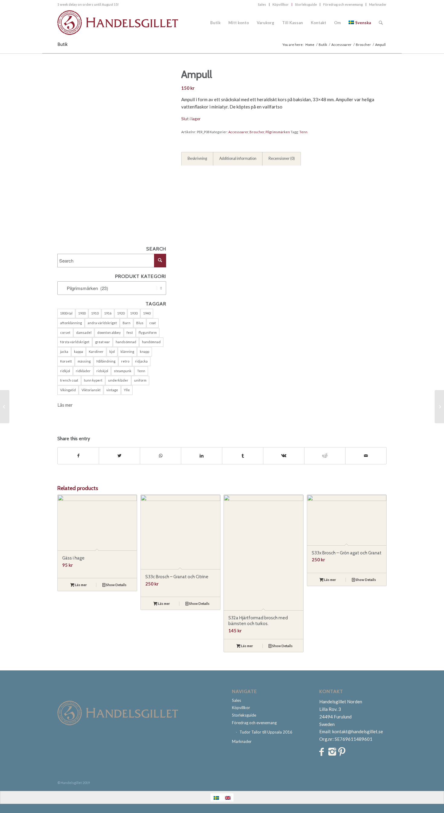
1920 (120, 313)
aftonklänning (71, 323)
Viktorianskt (91, 390)
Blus (139, 323)
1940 (146, 313)
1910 (94, 313)
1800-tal (66, 313)
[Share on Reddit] (324, 455)
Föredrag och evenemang (343, 4)
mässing (84, 361)
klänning (127, 351)
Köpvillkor (280, 4)
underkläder (118, 380)
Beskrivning (197, 158)
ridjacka (141, 361)
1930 (133, 313)
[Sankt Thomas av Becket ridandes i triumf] (439, 406)
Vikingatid (68, 390)
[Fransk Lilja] (4, 406)
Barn (126, 323)
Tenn (141, 371)
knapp (144, 351)
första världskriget (74, 342)
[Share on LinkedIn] (201, 455)
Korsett (66, 361)
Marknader (378, 4)
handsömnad (126, 342)
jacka (64, 351)
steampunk (122, 371)
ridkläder (83, 371)
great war (102, 342)
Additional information (237, 158)
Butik (62, 44)
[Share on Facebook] (78, 455)
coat (152, 323)
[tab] (197, 159)
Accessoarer (238, 132)
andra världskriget (102, 323)
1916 (107, 313)
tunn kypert (93, 380)
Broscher (256, 132)
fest (130, 332)
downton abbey (109, 332)
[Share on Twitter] (119, 455)
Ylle (127, 390)
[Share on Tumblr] (242, 455)
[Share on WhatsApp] (160, 455)
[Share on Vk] (283, 455)
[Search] (381, 22)
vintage (112, 390)
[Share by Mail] (366, 455)
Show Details (116, 585)
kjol (112, 351)
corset (65, 332)
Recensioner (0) (282, 158)
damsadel (84, 332)
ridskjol (102, 371)
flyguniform (148, 332)
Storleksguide (306, 4)
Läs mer (65, 405)
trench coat (69, 380)
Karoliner (96, 351)
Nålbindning (105, 361)
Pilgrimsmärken (277, 132)
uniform (140, 380)
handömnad (151, 342)
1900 (81, 313)
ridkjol (65, 371)
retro (125, 361)
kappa (78, 351)
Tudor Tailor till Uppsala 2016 (266, 732)
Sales (262, 4)
